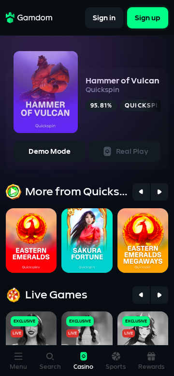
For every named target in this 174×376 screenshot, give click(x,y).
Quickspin (102, 90)
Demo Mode (50, 152)
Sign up (147, 17)
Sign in (104, 17)
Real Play (132, 152)
